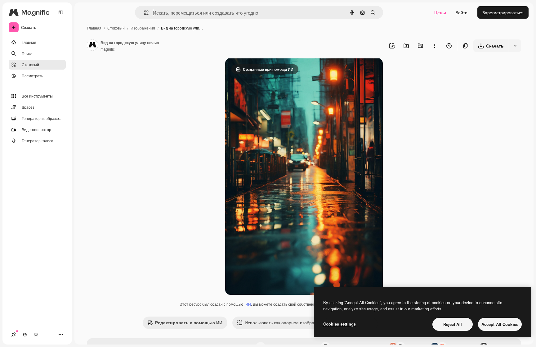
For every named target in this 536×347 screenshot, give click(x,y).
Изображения (143, 27)
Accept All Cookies (499, 324)
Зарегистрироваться (503, 12)
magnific (107, 49)
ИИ (248, 304)
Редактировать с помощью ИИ (188, 322)
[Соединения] (14, 335)
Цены (440, 12)
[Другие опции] (434, 45)
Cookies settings (339, 324)
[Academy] (25, 335)
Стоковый (116, 27)
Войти (461, 12)
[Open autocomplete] (143, 12)
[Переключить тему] (36, 335)
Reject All (452, 324)
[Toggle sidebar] (61, 12)
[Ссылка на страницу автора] (92, 45)
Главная (94, 27)
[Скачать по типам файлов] (515, 45)
